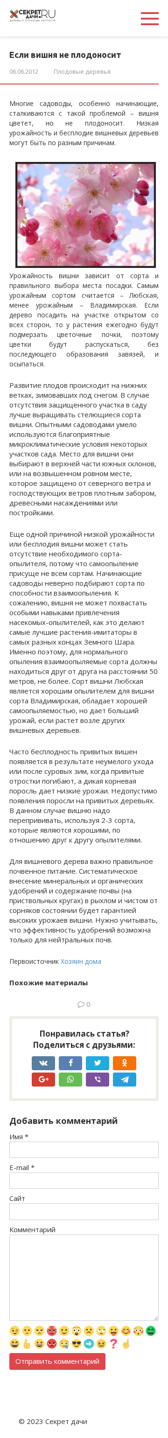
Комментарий (32, 1229)
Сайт (17, 1198)
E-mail (22, 1167)
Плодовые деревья (82, 71)
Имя (18, 1136)
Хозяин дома (81, 961)
